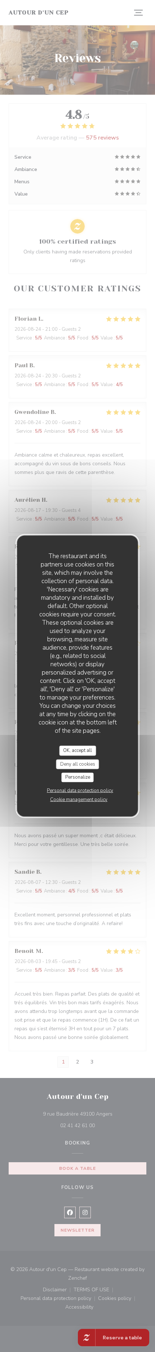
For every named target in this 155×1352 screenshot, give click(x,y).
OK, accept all (77, 750)
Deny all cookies (77, 764)
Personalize (77, 777)
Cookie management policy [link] (78, 799)
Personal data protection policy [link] (80, 790)
